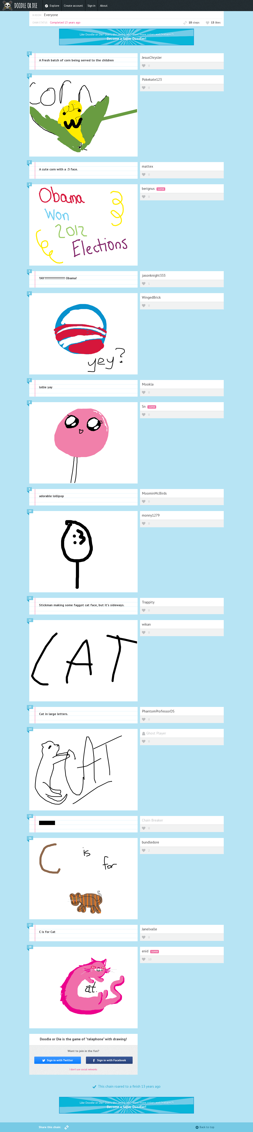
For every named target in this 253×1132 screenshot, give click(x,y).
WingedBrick (151, 297)
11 (30, 598)
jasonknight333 (153, 275)
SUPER (161, 189)
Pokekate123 (152, 79)
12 (30, 620)
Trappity (148, 602)
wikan (146, 624)
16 (30, 838)
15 (30, 816)
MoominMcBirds (154, 493)
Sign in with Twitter (59, 1060)
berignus (149, 188)
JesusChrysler (152, 57)
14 (30, 729)
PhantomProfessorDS (158, 711)
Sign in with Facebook (111, 1060)
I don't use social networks (83, 1069)
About (104, 5)
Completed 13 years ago (65, 22)
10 (30, 511)
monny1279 (150, 515)
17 (30, 924)
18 (30, 946)
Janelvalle (149, 929)
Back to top (206, 1127)
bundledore (150, 842)
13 (30, 707)
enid (145, 951)
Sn (144, 406)
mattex (147, 166)
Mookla (148, 384)
